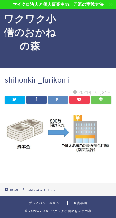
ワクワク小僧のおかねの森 (30, 32)
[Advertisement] (88, 38)
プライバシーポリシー (46, 203)
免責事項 (80, 203)
